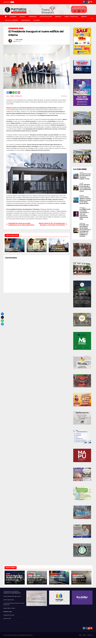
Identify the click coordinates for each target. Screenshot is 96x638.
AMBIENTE (84, 16)
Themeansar (30, 635)
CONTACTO (89, 635)
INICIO (80, 635)
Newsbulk (23, 635)
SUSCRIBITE (13, 16)
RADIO (84, 635)
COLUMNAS (36, 20)
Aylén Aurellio (19, 39)
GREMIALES (58, 16)
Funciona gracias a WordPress (10, 635)
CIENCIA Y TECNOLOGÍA (71, 16)
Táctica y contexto (11, 20)
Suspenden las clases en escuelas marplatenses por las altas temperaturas (21, 224)
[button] (91, 18)
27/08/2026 (77, 580)
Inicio (7, 96)
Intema (9, 107)
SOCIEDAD (21, 28)
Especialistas (25, 20)
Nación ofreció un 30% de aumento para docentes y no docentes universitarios (52, 224)
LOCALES (22, 16)
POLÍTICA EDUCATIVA (46, 16)
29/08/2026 (10, 580)
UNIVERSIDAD (33, 16)
